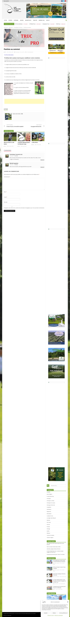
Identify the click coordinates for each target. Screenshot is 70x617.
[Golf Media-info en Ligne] (13, 8)
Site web (5, 202)
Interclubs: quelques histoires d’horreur (53, 284)
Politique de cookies (51, 615)
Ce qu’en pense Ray (50, 232)
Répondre (42, 167)
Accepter (45, 612)
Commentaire (7, 176)
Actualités (48, 227)
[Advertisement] (24, 101)
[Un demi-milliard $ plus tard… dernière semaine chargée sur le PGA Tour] (49, 317)
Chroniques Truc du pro (20, 52)
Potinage (48, 264)
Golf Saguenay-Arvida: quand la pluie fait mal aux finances (59, 296)
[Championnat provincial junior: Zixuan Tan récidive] (49, 323)
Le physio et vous (50, 251)
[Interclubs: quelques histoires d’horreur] (49, 311)
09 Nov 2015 (12, 155)
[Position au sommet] (24, 46)
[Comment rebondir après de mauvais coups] (24, 136)
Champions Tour (40, 24)
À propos (10, 20)
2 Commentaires (30, 52)
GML (6, 52)
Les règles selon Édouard (51, 253)
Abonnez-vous (42, 20)
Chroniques (49, 234)
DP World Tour (27, 24)
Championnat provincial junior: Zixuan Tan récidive (56, 290)
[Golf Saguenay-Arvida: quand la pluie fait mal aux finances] (49, 297)
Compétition (49, 242)
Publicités (35, 20)
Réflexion (48, 268)
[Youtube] (65, 1)
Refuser (54, 612)
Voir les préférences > (63, 612)
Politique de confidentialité (58, 615)
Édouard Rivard (56, 312)
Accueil (5, 20)
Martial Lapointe (14, 163)
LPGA (63, 24)
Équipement (49, 247)
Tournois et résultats (50, 271)
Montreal (48, 255)
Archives (22, 20)
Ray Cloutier (56, 319)
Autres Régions (49, 229)
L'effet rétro (35, 142)
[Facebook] (62, 1)
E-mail (5, 197)
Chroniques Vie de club (51, 240)
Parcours (48, 260)
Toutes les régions (50, 273)
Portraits (48, 262)
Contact (48, 20)
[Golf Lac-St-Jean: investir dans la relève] (49, 304)
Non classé (49, 258)
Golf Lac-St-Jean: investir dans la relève (53, 282)
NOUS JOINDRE (33, 349)
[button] (67, 601)
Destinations (49, 245)
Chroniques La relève (50, 236)
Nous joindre (6, 1)
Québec (48, 266)
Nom (5, 191)
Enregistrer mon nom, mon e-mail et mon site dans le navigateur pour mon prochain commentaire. (24, 207)
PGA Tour (52, 24)
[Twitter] (63, 1)
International (49, 249)
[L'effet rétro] (38, 136)
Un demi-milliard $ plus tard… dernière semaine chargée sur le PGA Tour (59, 317)
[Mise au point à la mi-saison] (10, 136)
